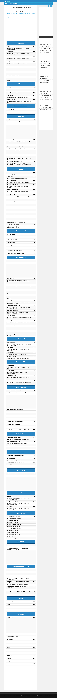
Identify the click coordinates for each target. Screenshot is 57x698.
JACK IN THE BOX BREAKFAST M (45, 69)
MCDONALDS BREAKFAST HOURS (45, 97)
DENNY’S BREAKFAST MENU (44, 54)
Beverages (32, 17)
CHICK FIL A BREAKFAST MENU (45, 46)
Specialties (26, 13)
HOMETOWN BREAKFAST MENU (45, 65)
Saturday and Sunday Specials (21, 17)
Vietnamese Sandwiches (19, 13)
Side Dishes (13, 13)
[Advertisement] (21, 29)
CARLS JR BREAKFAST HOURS (45, 93)
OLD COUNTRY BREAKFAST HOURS (46, 99)
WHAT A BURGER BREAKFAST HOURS (46, 109)
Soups (29, 13)
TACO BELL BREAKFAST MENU (45, 84)
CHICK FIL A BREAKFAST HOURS (45, 95)
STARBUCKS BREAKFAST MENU (45, 78)
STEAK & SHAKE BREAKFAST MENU (46, 80)
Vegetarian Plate (28, 14)
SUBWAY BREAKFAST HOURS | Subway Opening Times (45, 105)
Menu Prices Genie (32, 696)
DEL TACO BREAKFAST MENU (45, 52)
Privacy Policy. (47, 696)
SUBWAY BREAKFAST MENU (44, 82)
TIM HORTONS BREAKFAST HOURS (45, 107)
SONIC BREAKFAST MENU (44, 76)
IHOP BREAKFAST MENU (44, 67)
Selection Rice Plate (13, 14)
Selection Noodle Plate (21, 14)
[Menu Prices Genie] (7, 1)
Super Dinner (13, 17)
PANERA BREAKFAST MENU (44, 74)
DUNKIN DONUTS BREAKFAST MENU (46, 57)
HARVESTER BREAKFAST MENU (45, 63)
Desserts (28, 17)
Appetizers (8, 13)
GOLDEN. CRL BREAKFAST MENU (45, 59)
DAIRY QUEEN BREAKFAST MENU (45, 50)
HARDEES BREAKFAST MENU (45, 61)
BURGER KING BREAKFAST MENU (45, 44)
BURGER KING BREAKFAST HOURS (45, 91)
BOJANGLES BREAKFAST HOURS (45, 89)
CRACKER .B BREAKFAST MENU (45, 48)
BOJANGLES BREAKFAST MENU (45, 42)
